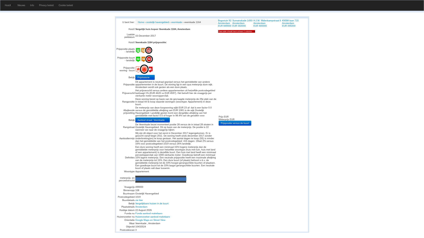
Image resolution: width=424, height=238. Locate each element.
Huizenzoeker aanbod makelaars (152, 216)
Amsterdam (141, 206)
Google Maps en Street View (150, 220)
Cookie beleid (66, 5)
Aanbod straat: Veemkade (151, 120)
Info (32, 5)
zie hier (139, 200)
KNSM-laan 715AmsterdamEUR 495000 (290, 23)
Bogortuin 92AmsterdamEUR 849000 (224, 23)
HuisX (8, 5)
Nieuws (21, 5)
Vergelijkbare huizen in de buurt (151, 203)
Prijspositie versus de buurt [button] (235, 123)
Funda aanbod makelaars (148, 213)
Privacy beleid (46, 5)
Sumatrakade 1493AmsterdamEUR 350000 (242, 23)
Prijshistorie (143, 77)
